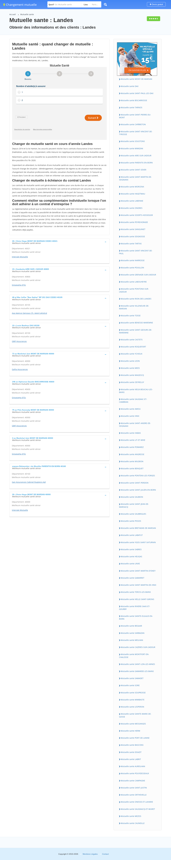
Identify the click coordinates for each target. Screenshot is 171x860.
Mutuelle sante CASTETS (132, 339)
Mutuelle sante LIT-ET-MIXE (133, 440)
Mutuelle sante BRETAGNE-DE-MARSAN (138, 528)
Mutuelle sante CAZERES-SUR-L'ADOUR (138, 647)
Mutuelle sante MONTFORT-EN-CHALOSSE (134, 655)
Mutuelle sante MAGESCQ (132, 375)
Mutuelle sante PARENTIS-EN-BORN (137, 162)
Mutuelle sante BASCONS (132, 745)
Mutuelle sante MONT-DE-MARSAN (136, 79)
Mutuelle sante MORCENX (132, 186)
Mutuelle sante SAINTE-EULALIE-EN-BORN (136, 617)
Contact (105, 854)
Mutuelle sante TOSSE (131, 315)
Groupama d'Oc (19, 285)
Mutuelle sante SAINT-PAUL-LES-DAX (137, 93)
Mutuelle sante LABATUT (132, 535)
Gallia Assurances (20, 369)
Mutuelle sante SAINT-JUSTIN (134, 787)
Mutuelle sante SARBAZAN (132, 633)
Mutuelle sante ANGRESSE (132, 454)
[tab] (59, 241)
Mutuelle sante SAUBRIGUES (133, 514)
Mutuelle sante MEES (130, 368)
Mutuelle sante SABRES (131, 549)
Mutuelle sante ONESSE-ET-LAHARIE (137, 802)
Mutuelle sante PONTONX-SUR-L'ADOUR (134, 290)
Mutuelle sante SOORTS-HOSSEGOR (137, 215)
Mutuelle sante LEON (130, 361)
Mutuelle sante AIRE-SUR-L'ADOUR (136, 155)
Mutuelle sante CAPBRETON (133, 124)
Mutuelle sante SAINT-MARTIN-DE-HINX (138, 585)
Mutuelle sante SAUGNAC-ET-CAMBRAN (133, 400)
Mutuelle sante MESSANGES (133, 723)
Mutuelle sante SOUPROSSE (133, 692)
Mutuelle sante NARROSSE (133, 260)
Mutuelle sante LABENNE (132, 201)
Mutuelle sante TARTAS (131, 243)
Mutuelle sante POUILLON (132, 267)
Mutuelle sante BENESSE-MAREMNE (137, 322)
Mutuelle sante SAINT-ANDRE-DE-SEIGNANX (135, 424)
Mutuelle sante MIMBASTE (132, 699)
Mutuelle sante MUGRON (132, 461)
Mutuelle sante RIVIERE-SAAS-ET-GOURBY (134, 607)
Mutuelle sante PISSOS (131, 521)
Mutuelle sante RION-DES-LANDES (136, 298)
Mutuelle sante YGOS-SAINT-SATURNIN (138, 542)
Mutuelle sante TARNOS (131, 107)
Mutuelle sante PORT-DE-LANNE (135, 738)
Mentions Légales (90, 854)
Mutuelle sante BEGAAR (131, 626)
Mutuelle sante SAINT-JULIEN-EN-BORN (138, 490)
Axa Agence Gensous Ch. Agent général (29, 313)
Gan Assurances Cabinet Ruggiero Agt (29, 482)
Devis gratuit (157, 4)
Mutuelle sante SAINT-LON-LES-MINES (138, 664)
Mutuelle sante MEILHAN (132, 640)
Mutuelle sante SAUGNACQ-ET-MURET (138, 809)
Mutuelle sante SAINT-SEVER (133, 169)
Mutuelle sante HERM (130, 731)
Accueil (12, 14)
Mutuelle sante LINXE (130, 563)
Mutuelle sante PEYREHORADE (134, 222)
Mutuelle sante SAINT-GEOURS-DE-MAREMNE (135, 331)
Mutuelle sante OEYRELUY (132, 382)
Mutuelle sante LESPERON (132, 706)
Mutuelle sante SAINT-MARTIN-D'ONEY (138, 571)
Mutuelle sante (27, 14)
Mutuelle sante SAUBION (132, 497)
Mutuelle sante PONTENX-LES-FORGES (138, 475)
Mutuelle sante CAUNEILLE (133, 823)
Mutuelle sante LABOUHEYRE (134, 281)
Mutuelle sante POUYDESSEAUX (135, 773)
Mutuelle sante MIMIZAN (132, 148)
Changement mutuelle (21, 5)
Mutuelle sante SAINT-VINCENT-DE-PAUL (135, 252)
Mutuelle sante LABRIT (131, 759)
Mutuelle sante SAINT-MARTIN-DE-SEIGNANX (135, 178)
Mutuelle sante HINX (130, 416)
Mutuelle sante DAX (129, 86)
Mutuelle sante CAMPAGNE (133, 780)
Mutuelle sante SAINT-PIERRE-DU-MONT (135, 116)
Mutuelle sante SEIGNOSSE (133, 236)
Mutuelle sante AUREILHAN (133, 766)
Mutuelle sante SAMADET (132, 678)
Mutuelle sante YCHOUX (131, 353)
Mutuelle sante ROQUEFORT (133, 346)
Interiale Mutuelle (20, 257)
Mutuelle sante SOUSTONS (133, 141)
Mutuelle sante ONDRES (131, 208)
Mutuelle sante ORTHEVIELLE (134, 794)
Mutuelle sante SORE (130, 685)
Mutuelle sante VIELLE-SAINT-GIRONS (137, 599)
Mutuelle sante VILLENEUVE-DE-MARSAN (134, 307)
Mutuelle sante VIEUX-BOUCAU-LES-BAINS (136, 390)
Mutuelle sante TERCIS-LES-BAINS (136, 592)
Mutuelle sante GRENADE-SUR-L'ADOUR (138, 274)
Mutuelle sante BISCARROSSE (134, 100)
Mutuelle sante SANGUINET (133, 229)
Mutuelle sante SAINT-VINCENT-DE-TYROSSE (135, 133)
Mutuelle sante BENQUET (132, 468)
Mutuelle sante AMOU (131, 409)
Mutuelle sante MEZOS (131, 816)
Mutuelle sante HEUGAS (131, 556)
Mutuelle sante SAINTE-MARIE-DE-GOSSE (135, 715)
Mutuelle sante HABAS (131, 433)
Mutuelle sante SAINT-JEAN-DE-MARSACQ (134, 505)
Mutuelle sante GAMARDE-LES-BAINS (137, 671)
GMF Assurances (19, 341)
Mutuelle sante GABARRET (132, 578)
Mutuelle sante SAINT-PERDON (134, 482)
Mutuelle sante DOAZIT (131, 752)
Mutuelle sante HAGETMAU (133, 193)
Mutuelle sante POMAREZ (132, 447)
